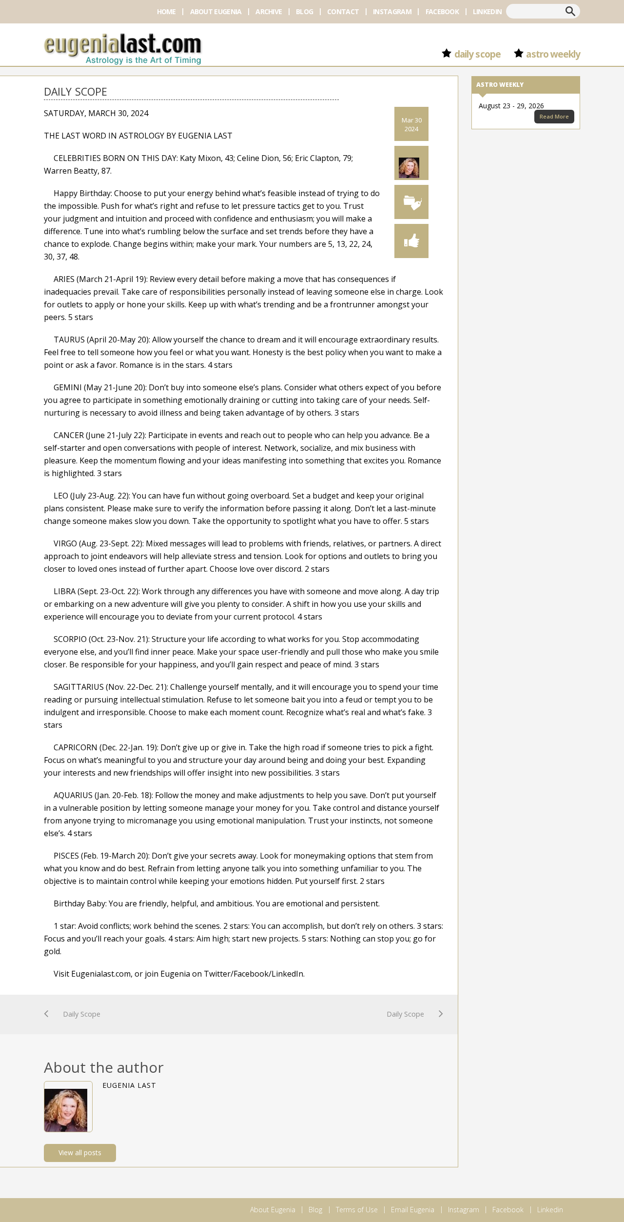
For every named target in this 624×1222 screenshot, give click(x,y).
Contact (343, 11)
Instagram (392, 11)
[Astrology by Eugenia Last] (123, 48)
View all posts (79, 1152)
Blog (304, 11)
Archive (268, 11)
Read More (554, 116)
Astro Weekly (553, 54)
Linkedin (487, 11)
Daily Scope (477, 54)
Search (570, 11)
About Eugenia (216, 11)
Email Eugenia (412, 1209)
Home (166, 11)
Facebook (442, 11)
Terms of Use (357, 1209)
